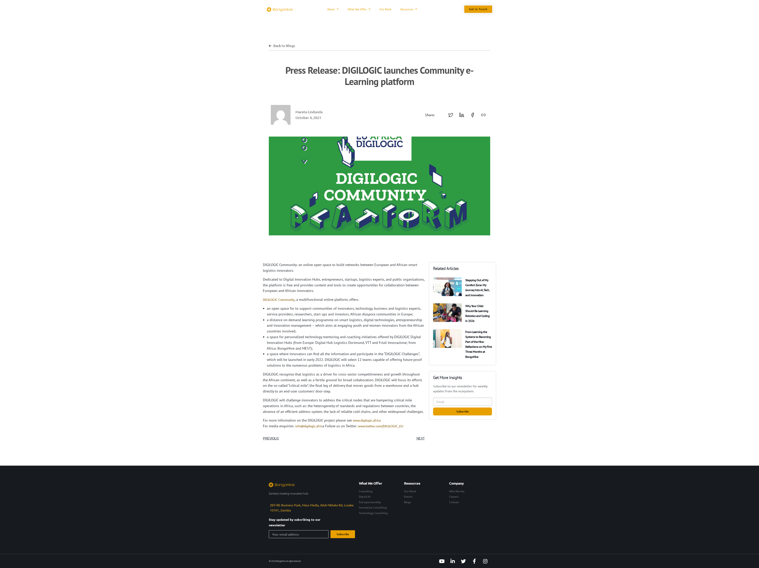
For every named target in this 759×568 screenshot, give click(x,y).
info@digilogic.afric (308, 426)
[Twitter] (463, 561)
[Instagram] (485, 561)
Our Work (385, 9)
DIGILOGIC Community (279, 299)
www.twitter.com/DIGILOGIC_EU (380, 426)
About (331, 9)
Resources (406, 9)
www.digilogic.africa (367, 420)
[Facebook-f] (474, 561)
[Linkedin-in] (453, 561)
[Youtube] (442, 561)
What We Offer (357, 9)
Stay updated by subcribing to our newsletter (294, 522)
